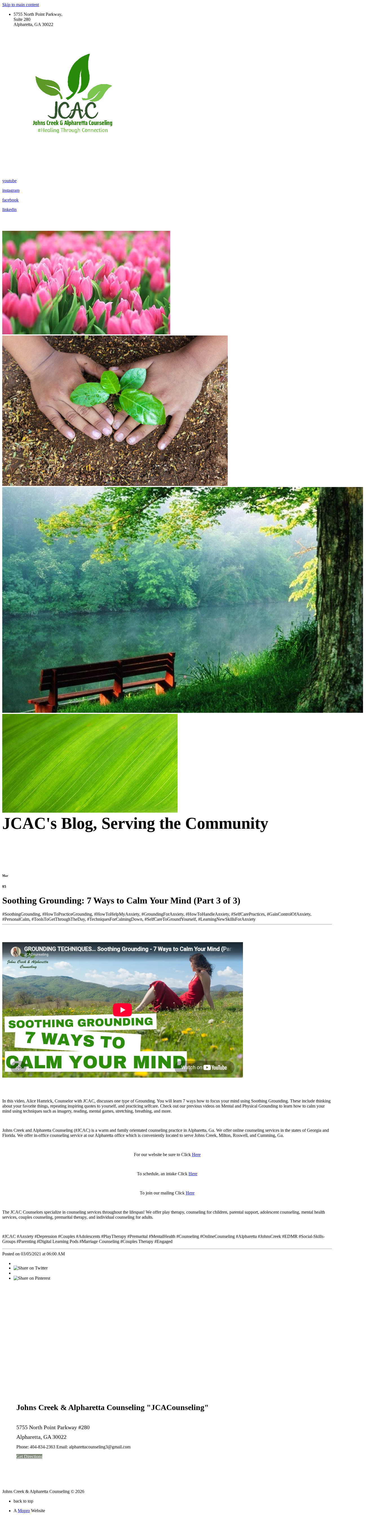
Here (196, 1154)
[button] (29, 1456)
